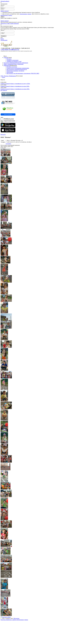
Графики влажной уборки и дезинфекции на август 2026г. (15, 83)
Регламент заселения (12, 66)
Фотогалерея (10, 72)
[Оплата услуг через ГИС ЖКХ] (8, 104)
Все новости (4, 90)
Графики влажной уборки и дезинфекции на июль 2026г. (15, 86)
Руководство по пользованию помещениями (18, 68)
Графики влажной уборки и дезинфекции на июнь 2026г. (15, 89)
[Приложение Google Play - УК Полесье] (8, 126)
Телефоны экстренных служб (14, 61)
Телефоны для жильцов (12, 60)
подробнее (8, 143)
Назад (3, 77)
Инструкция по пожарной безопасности (17, 69)
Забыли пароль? (5, 11)
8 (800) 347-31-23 (14, 49)
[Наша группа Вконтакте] (8, 99)
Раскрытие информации (10, 62)
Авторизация (4, 40)
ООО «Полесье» (5, 76)
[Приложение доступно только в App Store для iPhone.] (8, 132)
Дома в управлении (9, 64)
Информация (7, 65)
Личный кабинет (5, 1)
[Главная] (7, 47)
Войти (2, 38)
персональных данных (25, 14)
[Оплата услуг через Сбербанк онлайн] (8, 111)
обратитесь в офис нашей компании (10, 23)
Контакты (9, 58)
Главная (6, 57)
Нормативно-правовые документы (15, 70)
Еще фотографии (6, 617)
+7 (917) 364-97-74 (5, 49)
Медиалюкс (16, 618)
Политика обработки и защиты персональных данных (14, 619)
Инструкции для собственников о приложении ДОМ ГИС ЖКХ (23, 73)
